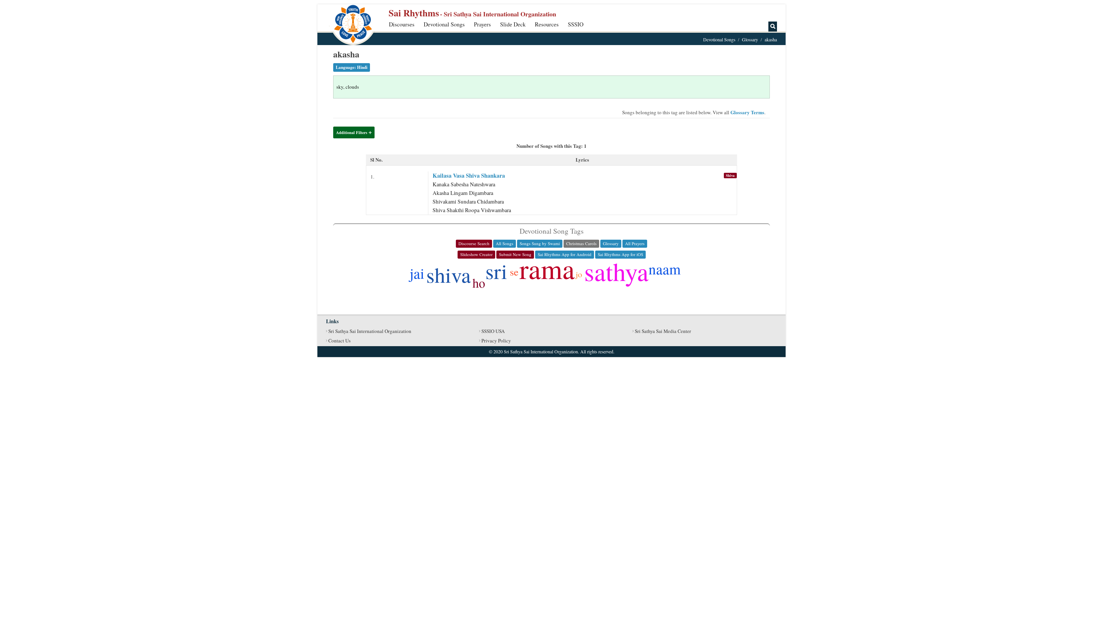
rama (547, 268)
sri (496, 271)
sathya (616, 271)
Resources (547, 24)
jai (417, 273)
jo (579, 274)
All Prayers (635, 243)
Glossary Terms (747, 112)
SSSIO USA (493, 331)
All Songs (504, 243)
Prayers (482, 24)
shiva (448, 274)
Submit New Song (515, 254)
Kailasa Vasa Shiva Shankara (469, 175)
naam (665, 268)
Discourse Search (473, 243)
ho (479, 282)
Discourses (401, 24)
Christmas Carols (581, 243)
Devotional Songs (444, 24)
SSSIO (575, 24)
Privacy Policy (496, 340)
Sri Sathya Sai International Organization (369, 331)
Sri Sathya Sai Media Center (663, 331)
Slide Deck (513, 24)
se (514, 271)
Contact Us (339, 340)
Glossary (750, 39)
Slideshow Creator (476, 254)
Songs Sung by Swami (540, 243)
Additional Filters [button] (351, 132)
